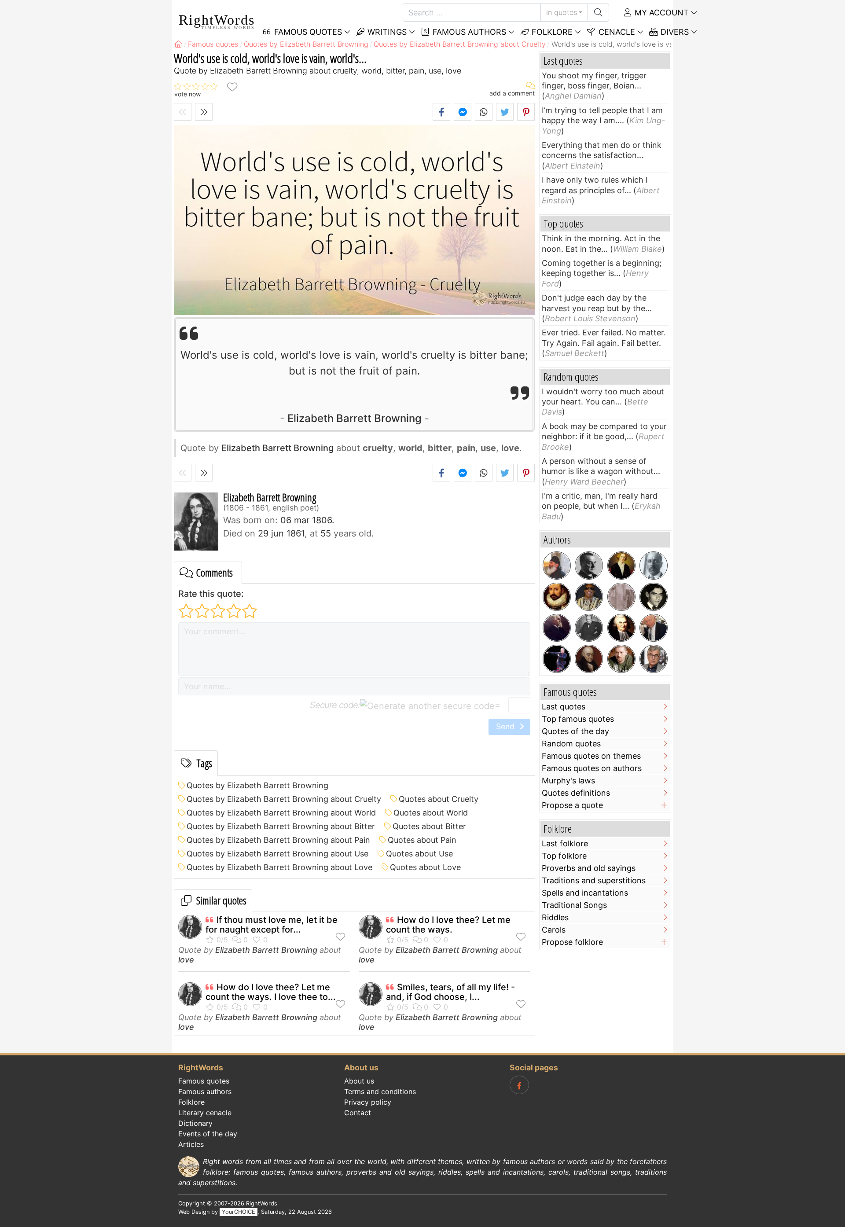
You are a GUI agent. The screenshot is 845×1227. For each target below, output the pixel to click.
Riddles (555, 917)
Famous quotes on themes (591, 755)
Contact (357, 1112)
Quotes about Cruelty (438, 799)
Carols (554, 929)
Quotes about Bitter (429, 826)
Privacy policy (367, 1102)
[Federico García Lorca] (654, 597)
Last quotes (563, 706)
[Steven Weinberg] (654, 628)
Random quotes (571, 743)
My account (660, 12)
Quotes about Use (419, 853)
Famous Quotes (307, 32)
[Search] (598, 13)
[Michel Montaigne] (557, 597)
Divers (673, 32)
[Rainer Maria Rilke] (654, 565)
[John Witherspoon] (621, 628)
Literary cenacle (204, 1112)
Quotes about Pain (422, 840)
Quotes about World (430, 812)
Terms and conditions (380, 1091)
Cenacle (615, 32)
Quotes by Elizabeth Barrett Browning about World (281, 812)
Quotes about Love (425, 867)
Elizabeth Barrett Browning (354, 418)
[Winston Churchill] (589, 628)
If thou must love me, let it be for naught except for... (272, 925)
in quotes (561, 12)
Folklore (551, 32)
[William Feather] (557, 659)
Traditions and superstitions (594, 880)
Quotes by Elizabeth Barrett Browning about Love (279, 867)
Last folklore (565, 843)
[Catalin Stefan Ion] (621, 659)
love (186, 959)
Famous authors (468, 32)
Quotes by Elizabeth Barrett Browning (257, 785)
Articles (191, 1144)
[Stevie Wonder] (589, 597)
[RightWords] (178, 44)
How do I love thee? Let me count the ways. (448, 925)
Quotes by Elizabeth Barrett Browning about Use (277, 853)
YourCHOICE (238, 1212)
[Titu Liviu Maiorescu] (557, 628)
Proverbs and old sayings (589, 868)
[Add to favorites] (231, 86)
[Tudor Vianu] (589, 565)
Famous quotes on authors (592, 768)
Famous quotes (203, 1080)
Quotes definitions (576, 792)
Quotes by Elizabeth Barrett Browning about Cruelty (284, 799)
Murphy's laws (568, 780)
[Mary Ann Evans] (621, 565)
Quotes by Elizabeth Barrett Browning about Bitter (281, 826)
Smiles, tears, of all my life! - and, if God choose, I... (450, 992)
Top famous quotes (578, 719)
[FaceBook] (519, 1085)
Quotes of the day (575, 731)
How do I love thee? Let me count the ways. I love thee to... (271, 992)
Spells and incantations (585, 892)
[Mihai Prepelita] (557, 565)
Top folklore (564, 855)
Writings (386, 32)
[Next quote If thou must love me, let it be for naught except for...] (204, 112)
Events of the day (207, 1133)
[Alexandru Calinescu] (654, 659)
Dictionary (195, 1123)
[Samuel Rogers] (589, 659)
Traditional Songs (574, 905)
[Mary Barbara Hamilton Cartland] (621, 597)
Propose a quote (572, 805)
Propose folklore (572, 942)
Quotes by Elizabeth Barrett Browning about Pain (278, 840)
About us (359, 1080)
